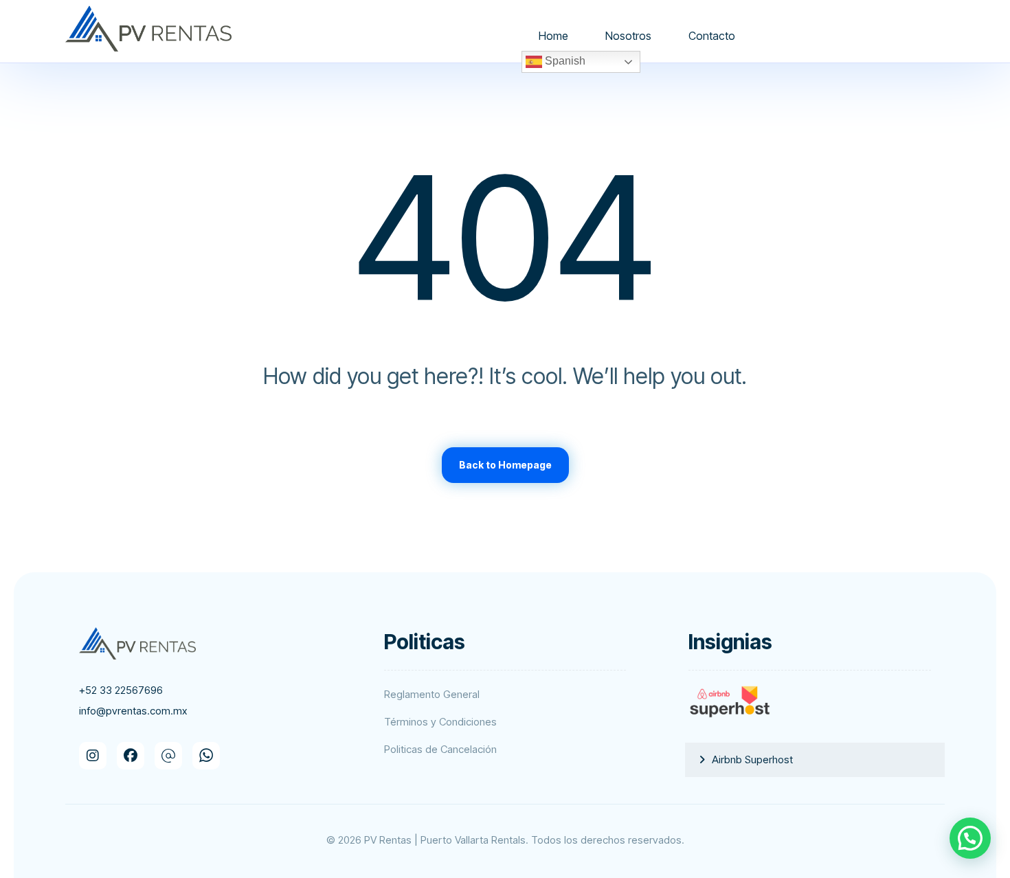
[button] (92, 755)
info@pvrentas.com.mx (133, 710)
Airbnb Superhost (752, 759)
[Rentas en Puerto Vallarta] (148, 28)
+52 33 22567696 (121, 690)
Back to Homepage (505, 465)
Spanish (563, 61)
